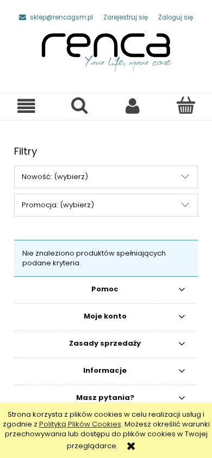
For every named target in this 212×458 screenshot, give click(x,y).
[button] (26, 106)
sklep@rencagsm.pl (61, 17)
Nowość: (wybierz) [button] (55, 176)
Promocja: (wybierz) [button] (58, 205)
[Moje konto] (132, 106)
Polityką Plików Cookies (80, 424)
